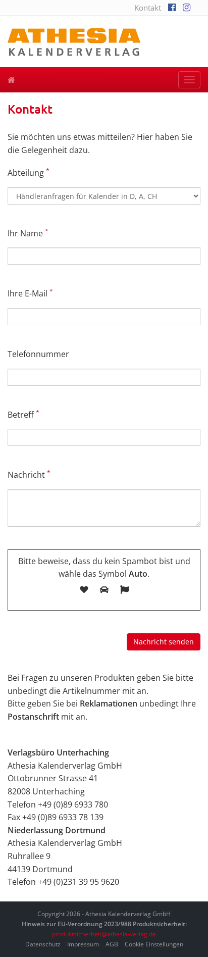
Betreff (23, 414)
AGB (112, 944)
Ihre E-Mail (30, 293)
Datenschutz (43, 944)
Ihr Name (28, 233)
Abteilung (28, 172)
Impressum (83, 944)
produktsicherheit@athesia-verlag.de (104, 934)
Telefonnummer (38, 354)
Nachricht (29, 474)
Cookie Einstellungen (154, 944)
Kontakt (147, 8)
